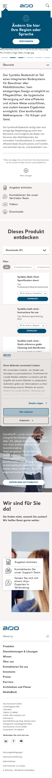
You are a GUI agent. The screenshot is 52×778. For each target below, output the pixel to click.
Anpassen (24, 420)
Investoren (9, 672)
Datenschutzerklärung (12, 756)
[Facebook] (13, 741)
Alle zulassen (26, 412)
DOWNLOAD (33, 299)
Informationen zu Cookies (14, 765)
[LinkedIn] (6, 741)
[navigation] (4, 56)
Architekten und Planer (17, 687)
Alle (6, 267)
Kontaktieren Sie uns (15, 667)
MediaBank (10, 692)
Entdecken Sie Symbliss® (23, 482)
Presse (7, 677)
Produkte (8, 646)
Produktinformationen (22, 267)
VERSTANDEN (26, 41)
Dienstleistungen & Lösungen (20, 652)
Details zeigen (36, 403)
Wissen (7, 657)
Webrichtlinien (9, 761)
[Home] (26, 5)
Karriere (8, 682)
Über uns (8, 662)
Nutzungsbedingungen (13, 752)
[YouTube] (21, 741)
